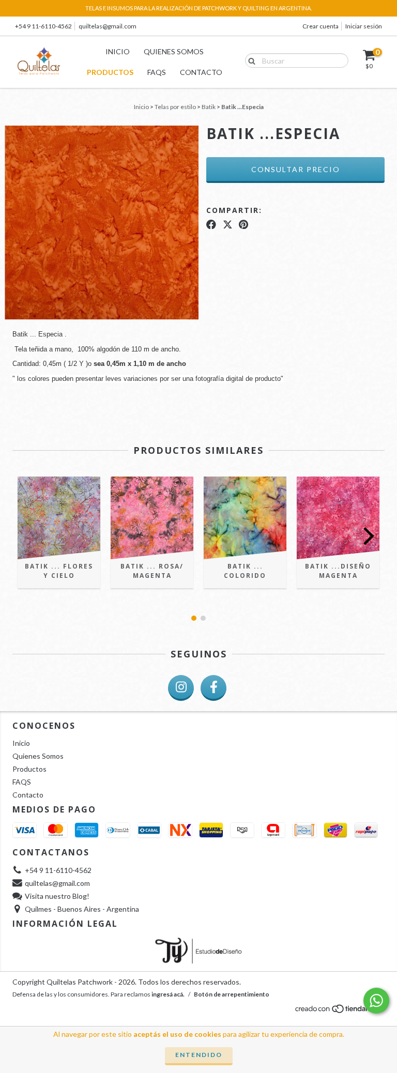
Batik (209, 107)
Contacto (201, 72)
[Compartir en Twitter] (228, 224)
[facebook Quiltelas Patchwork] (213, 688)
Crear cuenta (320, 26)
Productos (110, 72)
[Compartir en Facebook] (211, 224)
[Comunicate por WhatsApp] (376, 1001)
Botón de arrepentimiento (231, 994)
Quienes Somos (174, 51)
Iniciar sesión (363, 26)
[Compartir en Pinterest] (243, 224)
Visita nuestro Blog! (57, 896)
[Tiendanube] (339, 1011)
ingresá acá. (168, 994)
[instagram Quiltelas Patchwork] (181, 688)
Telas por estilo (175, 107)
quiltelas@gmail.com (107, 26)
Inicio (117, 51)
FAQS (156, 72)
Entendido (198, 1055)
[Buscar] (249, 60)
